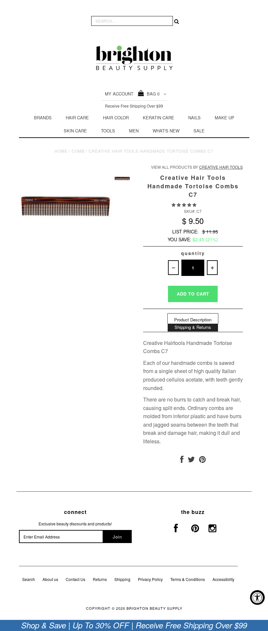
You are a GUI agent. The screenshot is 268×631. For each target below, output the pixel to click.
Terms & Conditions (187, 579)
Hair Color (116, 117)
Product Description (192, 319)
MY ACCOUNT (119, 94)
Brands (43, 117)
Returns (100, 579)
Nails (194, 117)
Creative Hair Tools (221, 167)
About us (50, 579)
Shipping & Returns (193, 327)
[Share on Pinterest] (202, 460)
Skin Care (75, 131)
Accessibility (223, 579)
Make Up (224, 117)
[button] (184, 204)
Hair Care (77, 117)
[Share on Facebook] (181, 460)
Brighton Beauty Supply (154, 608)
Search (28, 579)
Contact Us (75, 579)
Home (61, 151)
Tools (108, 131)
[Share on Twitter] (191, 460)
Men (134, 131)
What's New (166, 131)
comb (78, 151)
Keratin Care (158, 117)
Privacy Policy (150, 579)
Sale (199, 131)
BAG (151, 94)
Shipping (122, 579)
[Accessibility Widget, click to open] (257, 597)
